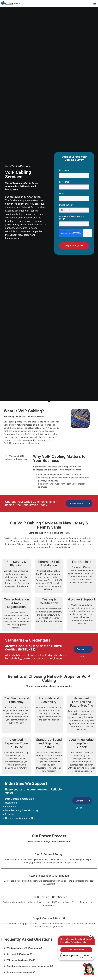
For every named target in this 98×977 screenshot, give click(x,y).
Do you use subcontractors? (21, 972)
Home (7, 166)
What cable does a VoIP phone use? (24, 948)
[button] (93, 3)
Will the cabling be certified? (21, 960)
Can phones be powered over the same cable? (30, 966)
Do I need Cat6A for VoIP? (19, 954)
